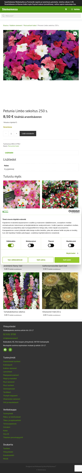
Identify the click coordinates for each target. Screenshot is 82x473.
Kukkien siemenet (16, 25)
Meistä (5, 459)
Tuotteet (6, 448)
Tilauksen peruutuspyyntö (13, 437)
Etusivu (5, 25)
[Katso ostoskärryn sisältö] (66, 9)
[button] (75, 34)
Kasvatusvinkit (8, 455)
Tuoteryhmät (8, 413)
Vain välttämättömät (15, 260)
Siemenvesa (10, 9)
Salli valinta (41, 260)
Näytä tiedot (70, 253)
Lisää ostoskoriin (28, 133)
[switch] (31, 245)
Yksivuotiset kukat (30, 25)
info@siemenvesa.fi (10, 338)
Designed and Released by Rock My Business (41, 466)
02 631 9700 (9, 334)
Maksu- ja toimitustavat (12, 417)
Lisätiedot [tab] (9, 153)
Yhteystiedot (8, 452)
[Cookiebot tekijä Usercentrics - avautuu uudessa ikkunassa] (70, 211)
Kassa (5, 430)
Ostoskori (6, 427)
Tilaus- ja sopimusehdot (12, 420)
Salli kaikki (67, 260)
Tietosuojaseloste (10, 424)
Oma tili (6, 434)
